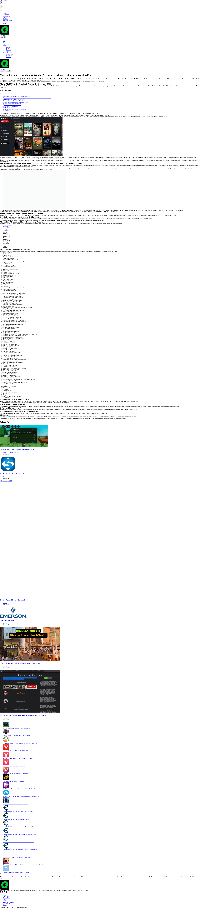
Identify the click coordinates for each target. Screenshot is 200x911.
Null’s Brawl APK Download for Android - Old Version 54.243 (19, 788)
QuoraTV (2, 35)
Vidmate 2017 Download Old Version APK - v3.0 (15, 751)
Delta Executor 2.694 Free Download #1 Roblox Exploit (17, 857)
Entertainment (6, 43)
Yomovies (5, 226)
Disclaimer (5, 900)
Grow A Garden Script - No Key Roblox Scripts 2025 (17, 449)
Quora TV (12, 907)
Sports (4, 44)
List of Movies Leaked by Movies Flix (12, 103)
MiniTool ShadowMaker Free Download (13, 474)
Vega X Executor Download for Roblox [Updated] (15, 804)
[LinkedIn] (3, 892)
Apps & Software (7, 52)
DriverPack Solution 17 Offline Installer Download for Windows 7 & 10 (21, 743)
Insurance (8, 50)
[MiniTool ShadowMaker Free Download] (8, 470)
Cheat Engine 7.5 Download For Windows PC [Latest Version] (18, 826)
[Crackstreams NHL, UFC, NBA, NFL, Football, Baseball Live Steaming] (30, 712)
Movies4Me (6, 228)
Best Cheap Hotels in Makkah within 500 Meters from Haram (20, 663)
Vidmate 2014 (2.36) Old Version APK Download (15, 773)
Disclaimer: (7, 110)
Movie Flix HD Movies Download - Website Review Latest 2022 (18, 96)
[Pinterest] (1, 892)
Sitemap (5, 905)
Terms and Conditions (8, 902)
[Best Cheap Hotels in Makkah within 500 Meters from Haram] (30, 660)
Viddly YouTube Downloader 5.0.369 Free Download (16, 735)
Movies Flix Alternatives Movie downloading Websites (16, 102)
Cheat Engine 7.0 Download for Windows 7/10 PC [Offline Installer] (20, 849)
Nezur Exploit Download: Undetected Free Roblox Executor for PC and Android (23, 864)
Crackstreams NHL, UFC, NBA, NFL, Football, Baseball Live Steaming (23, 715)
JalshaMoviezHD (7, 225)
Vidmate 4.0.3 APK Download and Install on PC (15, 766)
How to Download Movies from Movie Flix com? (15, 100)
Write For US (6, 903)
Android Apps (9, 54)
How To (8, 47)
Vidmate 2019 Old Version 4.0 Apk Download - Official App (18, 758)
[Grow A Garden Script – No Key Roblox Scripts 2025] (24, 446)
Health (8, 48)
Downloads (9, 55)
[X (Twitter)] (6, 892)
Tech (4, 41)
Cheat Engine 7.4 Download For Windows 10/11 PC (16, 819)
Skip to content (3, 0)
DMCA (5, 899)
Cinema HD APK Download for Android (13, 781)
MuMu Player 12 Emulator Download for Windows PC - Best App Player (21, 796)
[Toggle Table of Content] (1, 93)
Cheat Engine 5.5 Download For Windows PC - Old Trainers (18, 811)
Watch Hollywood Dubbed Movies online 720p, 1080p (16, 99)
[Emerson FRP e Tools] (13, 617)
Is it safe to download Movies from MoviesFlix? (15, 109)
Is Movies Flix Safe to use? (10, 107)
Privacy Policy (6, 898)
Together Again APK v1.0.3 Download (12, 600)
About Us (5, 895)
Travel (7, 51)
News (4, 40)
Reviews (8, 57)
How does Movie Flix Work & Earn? (12, 105)
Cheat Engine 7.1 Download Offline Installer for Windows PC (18, 842)
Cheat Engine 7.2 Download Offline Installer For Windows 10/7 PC (20, 834)
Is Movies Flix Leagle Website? (11, 106)
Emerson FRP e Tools (7, 620)
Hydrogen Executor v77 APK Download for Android (16, 872)
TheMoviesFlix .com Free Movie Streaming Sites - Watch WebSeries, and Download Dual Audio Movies (27, 98)
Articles (5, 45)
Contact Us (6, 896)
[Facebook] (5, 892)
